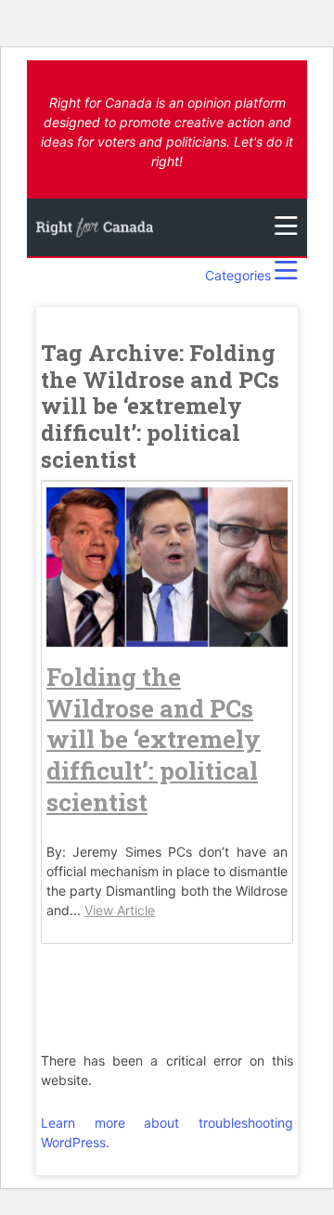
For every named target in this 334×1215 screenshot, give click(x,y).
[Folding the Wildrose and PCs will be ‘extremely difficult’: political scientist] (167, 638)
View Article (119, 910)
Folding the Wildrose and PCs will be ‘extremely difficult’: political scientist (153, 739)
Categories (240, 275)
